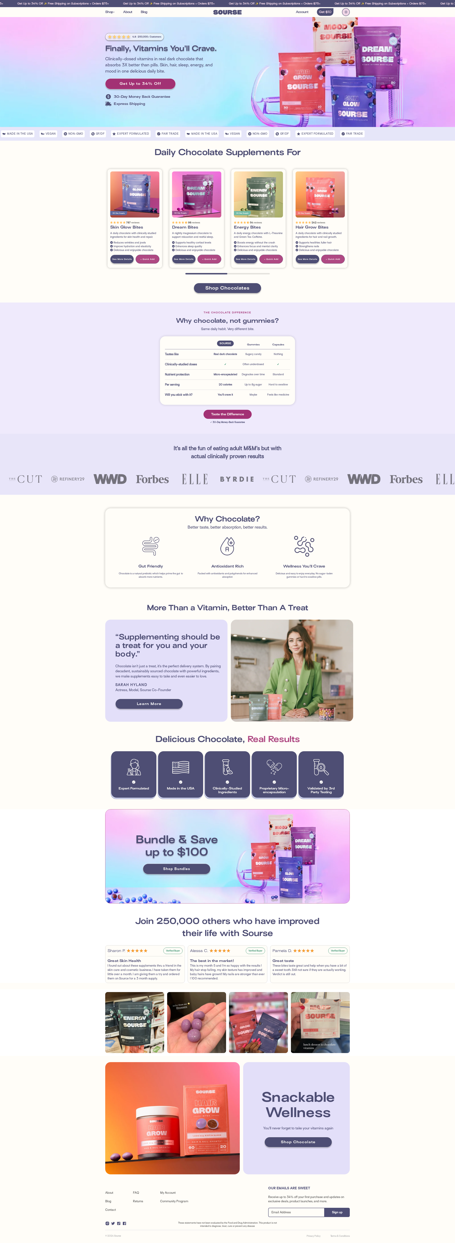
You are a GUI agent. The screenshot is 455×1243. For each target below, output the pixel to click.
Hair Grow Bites (312, 227)
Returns (138, 1201)
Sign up (337, 1212)
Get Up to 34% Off (140, 84)
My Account (168, 1192)
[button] (110, 12)
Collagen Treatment (378, 227)
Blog (144, 12)
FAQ (136, 1192)
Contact (110, 1210)
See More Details (122, 259)
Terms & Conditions (340, 1236)
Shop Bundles (176, 869)
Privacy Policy (313, 1236)
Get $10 (325, 12)
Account (302, 12)
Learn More (149, 704)
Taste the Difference (227, 414)
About (127, 12)
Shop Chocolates (227, 288)
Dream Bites (185, 227)
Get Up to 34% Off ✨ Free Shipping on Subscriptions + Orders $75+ (130, 3)
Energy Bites (247, 227)
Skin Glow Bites (126, 227)
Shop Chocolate (298, 1142)
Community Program (174, 1201)
